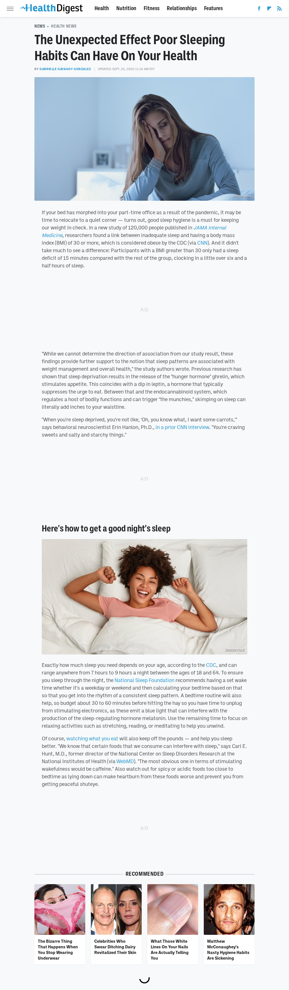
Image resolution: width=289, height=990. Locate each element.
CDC (211, 665)
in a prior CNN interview (182, 427)
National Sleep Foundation (144, 680)
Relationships (182, 8)
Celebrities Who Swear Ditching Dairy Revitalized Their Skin (115, 946)
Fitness (151, 8)
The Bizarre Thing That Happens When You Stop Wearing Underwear (58, 949)
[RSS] (279, 9)
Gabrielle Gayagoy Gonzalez (65, 69)
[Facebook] (259, 9)
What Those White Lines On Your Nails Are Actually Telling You (170, 949)
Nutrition (126, 8)
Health (102, 8)
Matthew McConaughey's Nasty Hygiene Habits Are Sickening (228, 949)
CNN (202, 243)
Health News (64, 26)
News (39, 26)
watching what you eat (92, 738)
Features (213, 8)
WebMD (125, 761)
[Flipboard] (269, 9)
